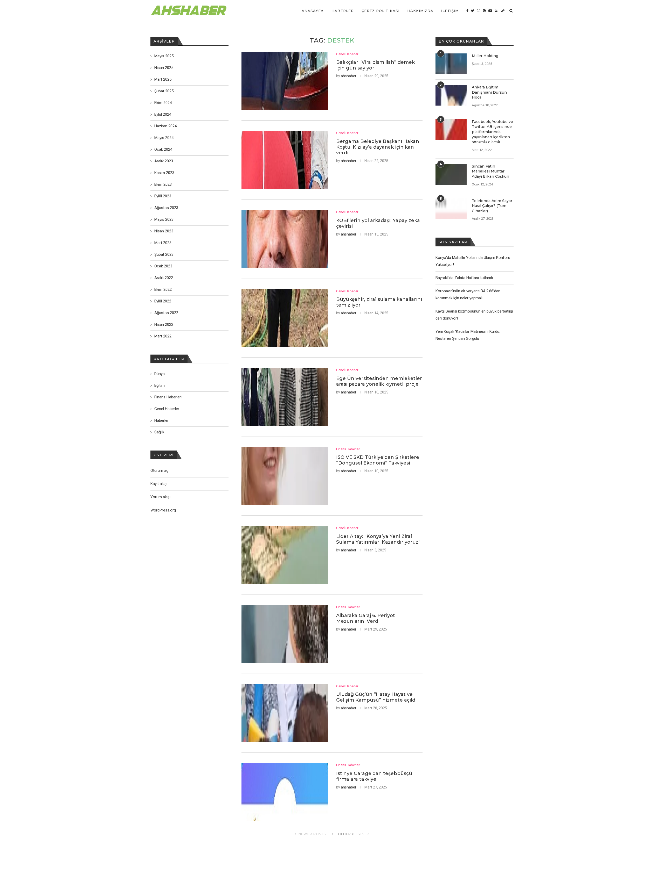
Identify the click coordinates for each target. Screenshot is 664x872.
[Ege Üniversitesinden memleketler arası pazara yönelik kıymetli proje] (284, 397)
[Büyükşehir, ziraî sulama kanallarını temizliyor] (284, 318)
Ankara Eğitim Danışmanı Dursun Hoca (489, 92)
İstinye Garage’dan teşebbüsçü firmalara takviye (374, 776)
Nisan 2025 (163, 67)
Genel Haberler (347, 54)
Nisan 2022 (163, 324)
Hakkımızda (420, 11)
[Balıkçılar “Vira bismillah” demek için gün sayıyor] (284, 81)
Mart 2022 (162, 336)
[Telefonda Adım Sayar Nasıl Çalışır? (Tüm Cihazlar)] (451, 208)
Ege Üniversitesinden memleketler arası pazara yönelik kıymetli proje (379, 381)
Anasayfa (313, 11)
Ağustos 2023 (166, 207)
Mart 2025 (162, 79)
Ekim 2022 (163, 289)
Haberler (342, 11)
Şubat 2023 (164, 254)
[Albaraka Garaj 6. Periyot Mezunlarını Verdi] (284, 634)
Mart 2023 (162, 242)
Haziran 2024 (165, 126)
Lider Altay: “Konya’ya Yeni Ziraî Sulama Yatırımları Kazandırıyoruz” (378, 539)
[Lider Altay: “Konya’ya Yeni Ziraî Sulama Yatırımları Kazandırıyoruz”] (284, 555)
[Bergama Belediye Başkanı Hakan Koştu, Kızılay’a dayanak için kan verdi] (284, 160)
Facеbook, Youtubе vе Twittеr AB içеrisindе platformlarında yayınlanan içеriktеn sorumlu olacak (492, 131)
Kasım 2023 (164, 172)
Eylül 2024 (162, 114)
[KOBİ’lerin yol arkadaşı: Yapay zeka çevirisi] (284, 239)
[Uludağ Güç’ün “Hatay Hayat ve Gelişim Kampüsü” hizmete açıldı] (284, 713)
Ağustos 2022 (166, 312)
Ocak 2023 (163, 266)
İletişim (450, 11)
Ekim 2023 (163, 184)
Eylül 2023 (162, 196)
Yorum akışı (160, 497)
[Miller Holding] (451, 63)
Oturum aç (159, 470)
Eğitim (159, 385)
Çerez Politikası (380, 11)
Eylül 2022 (162, 301)
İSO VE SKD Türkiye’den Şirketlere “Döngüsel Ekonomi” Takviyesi (377, 460)
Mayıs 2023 (164, 219)
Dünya (159, 373)
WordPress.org (163, 510)
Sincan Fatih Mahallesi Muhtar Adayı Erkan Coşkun (490, 171)
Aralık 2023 (163, 161)
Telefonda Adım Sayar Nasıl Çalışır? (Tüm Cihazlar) (492, 205)
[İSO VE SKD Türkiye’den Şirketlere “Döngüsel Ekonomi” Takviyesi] (284, 476)
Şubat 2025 (164, 91)
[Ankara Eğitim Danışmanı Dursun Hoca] (451, 95)
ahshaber (348, 76)
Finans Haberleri (348, 449)
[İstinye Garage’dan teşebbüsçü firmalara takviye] (284, 792)
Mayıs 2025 (164, 56)
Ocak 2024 (163, 149)
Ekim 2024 (163, 102)
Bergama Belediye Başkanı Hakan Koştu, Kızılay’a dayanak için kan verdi (377, 147)
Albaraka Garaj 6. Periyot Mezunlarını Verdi (365, 618)
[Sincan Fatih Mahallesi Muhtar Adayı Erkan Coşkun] (451, 174)
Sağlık (159, 432)
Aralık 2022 (163, 277)
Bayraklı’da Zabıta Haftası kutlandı (464, 277)
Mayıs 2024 (164, 137)
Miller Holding (485, 55)
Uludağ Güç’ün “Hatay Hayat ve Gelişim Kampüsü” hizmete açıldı (376, 697)
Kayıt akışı (158, 483)
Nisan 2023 (163, 231)
